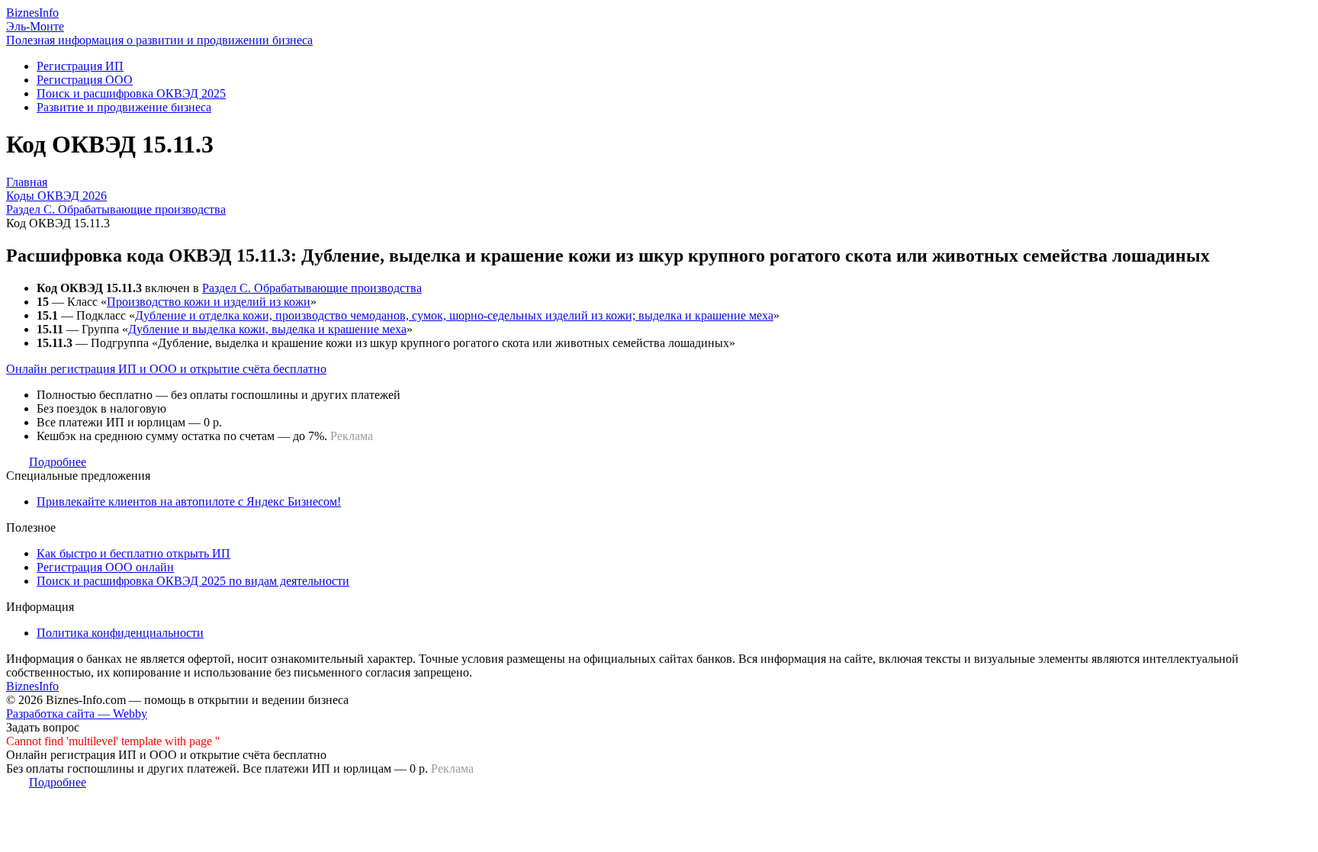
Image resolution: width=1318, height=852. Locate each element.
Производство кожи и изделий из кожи (208, 301)
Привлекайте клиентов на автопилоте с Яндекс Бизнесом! (189, 501)
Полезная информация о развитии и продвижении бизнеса (159, 40)
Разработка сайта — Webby (76, 713)
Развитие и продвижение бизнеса (124, 107)
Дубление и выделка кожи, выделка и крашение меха (267, 329)
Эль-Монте (35, 26)
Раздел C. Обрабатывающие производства (312, 287)
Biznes (32, 12)
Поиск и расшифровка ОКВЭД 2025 (131, 93)
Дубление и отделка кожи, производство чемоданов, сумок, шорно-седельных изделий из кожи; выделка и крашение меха (454, 315)
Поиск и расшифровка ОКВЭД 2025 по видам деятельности (193, 580)
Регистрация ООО (85, 79)
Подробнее (57, 461)
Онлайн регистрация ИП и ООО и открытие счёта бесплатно (166, 368)
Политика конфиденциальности (120, 632)
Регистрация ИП (80, 65)
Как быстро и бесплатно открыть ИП (133, 553)
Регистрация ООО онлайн (105, 567)
